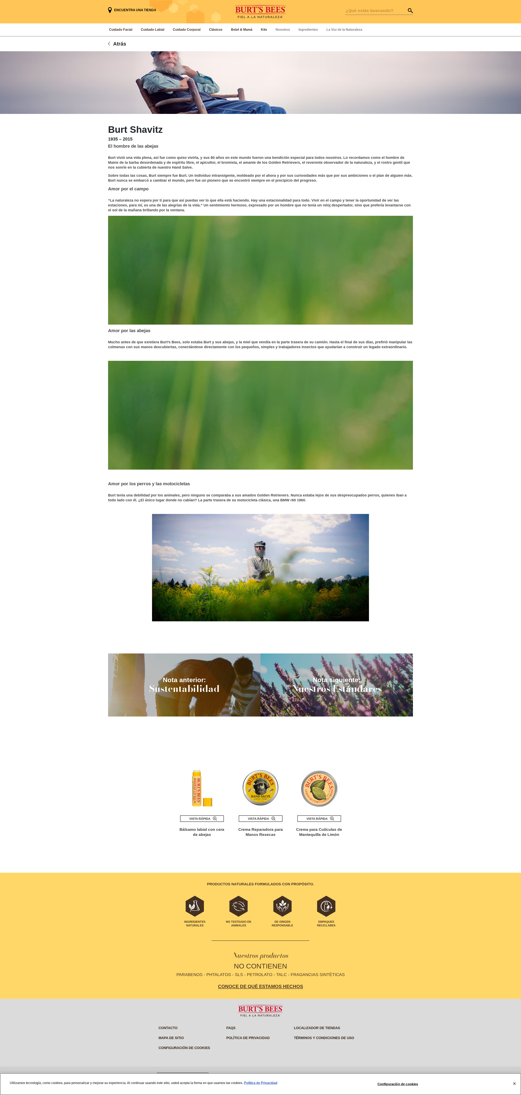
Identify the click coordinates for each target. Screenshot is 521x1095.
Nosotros (283, 29)
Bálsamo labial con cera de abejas (202, 832)
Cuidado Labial (152, 29)
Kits (264, 29)
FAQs (230, 1028)
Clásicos (215, 29)
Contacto (168, 1028)
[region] (260, 1084)
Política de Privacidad (260, 1083)
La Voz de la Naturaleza (344, 29)
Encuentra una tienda (135, 10)
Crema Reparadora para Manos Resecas (260, 832)
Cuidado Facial (120, 29)
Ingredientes (308, 29)
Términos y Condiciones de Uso (324, 1038)
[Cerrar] (514, 1083)
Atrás (119, 44)
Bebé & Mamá (241, 29)
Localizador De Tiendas (317, 1028)
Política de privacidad (248, 1038)
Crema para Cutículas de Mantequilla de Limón (319, 832)
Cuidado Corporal (186, 29)
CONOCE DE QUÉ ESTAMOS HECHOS (260, 986)
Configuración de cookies (184, 1048)
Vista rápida (199, 818)
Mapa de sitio (171, 1038)
